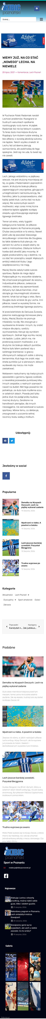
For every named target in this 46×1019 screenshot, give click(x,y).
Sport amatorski (25, 600)
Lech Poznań (35, 72)
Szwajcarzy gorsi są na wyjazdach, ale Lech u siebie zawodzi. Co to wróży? (24, 928)
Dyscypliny (8, 600)
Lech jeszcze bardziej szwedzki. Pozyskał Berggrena (31, 545)
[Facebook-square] (6, 876)
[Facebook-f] (6, 476)
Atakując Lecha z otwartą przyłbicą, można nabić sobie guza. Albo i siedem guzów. (24, 901)
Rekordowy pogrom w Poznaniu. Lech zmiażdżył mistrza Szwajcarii (25, 914)
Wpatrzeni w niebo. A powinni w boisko (31, 524)
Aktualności (7, 595)
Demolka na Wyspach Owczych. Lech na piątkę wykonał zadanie (32, 504)
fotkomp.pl (5, 1017)
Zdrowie (7, 605)
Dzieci (37, 600)
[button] (5, 440)
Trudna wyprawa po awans (16, 827)
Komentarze (23, 72)
